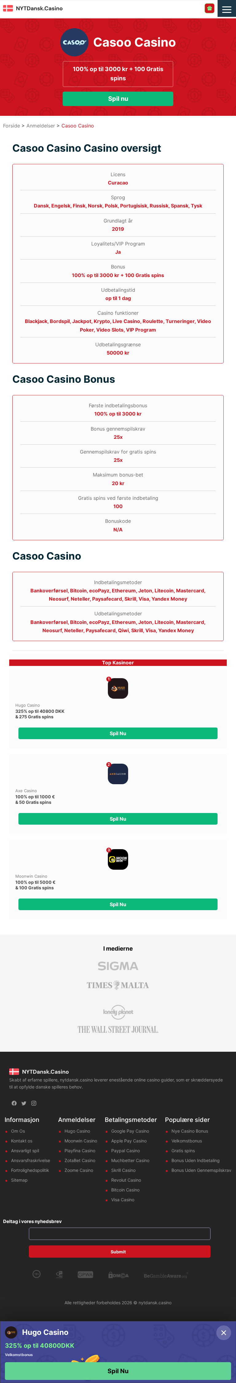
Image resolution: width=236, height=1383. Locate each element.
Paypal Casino (125, 1150)
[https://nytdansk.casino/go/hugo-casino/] (118, 688)
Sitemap (19, 1180)
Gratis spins (183, 1150)
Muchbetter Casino (130, 1160)
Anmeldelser (40, 126)
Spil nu (118, 98)
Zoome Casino (79, 1170)
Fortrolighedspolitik (30, 1170)
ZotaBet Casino (80, 1160)
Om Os (18, 1131)
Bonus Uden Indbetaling (195, 1160)
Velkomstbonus (186, 1140)
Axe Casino (26, 790)
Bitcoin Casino (125, 1189)
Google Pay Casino (130, 1131)
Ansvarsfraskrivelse (30, 1160)
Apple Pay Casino (129, 1140)
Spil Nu (118, 1371)
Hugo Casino (27, 705)
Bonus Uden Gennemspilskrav (201, 1170)
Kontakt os (21, 1140)
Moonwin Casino (31, 876)
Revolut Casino (126, 1180)
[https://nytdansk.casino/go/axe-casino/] (118, 774)
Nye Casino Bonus (189, 1131)
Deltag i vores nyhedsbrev (32, 1221)
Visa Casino (122, 1199)
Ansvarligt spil (25, 1150)
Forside (11, 126)
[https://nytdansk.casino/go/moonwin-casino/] (118, 859)
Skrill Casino (123, 1170)
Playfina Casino (80, 1150)
